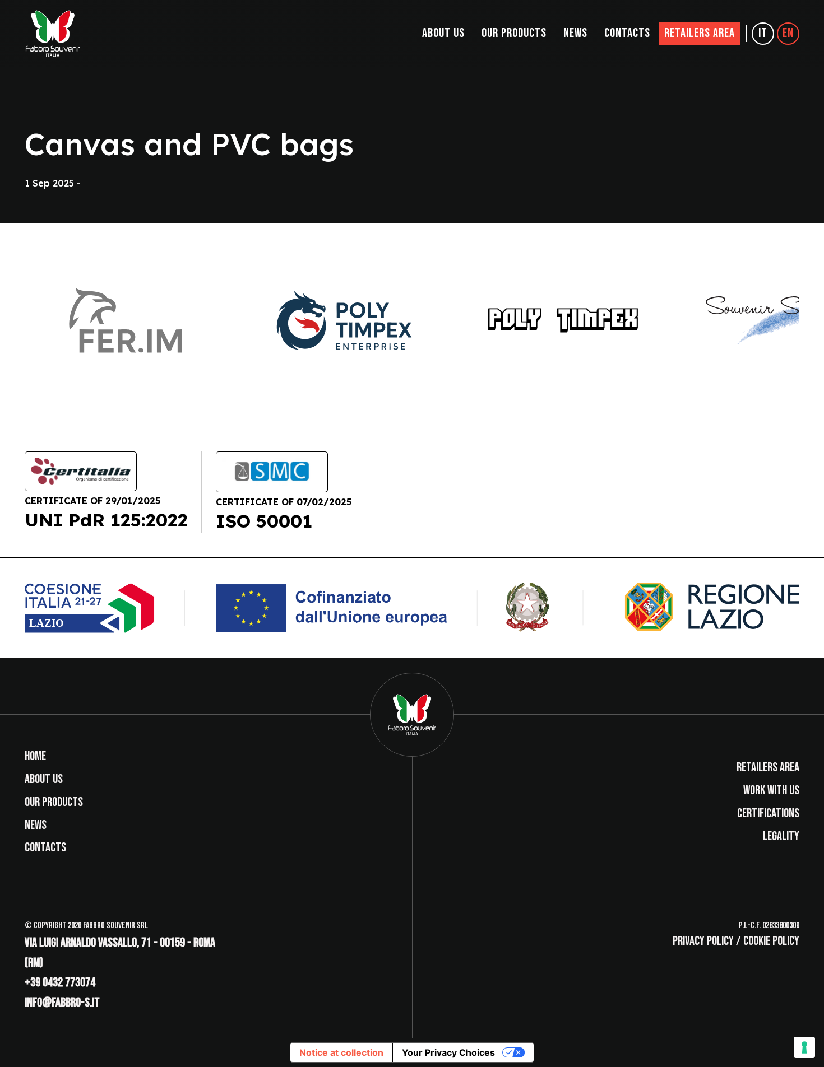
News (575, 33)
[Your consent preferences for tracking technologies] (804, 1047)
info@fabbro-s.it (62, 1002)
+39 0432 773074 (60, 982)
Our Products (514, 33)
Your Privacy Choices (448, 1052)
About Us (443, 33)
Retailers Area (699, 33)
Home (35, 756)
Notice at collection (341, 1052)
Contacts (627, 33)
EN (788, 33)
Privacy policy (703, 941)
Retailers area (768, 767)
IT (762, 33)
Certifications (768, 813)
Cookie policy (771, 941)
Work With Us (771, 790)
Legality (781, 836)
